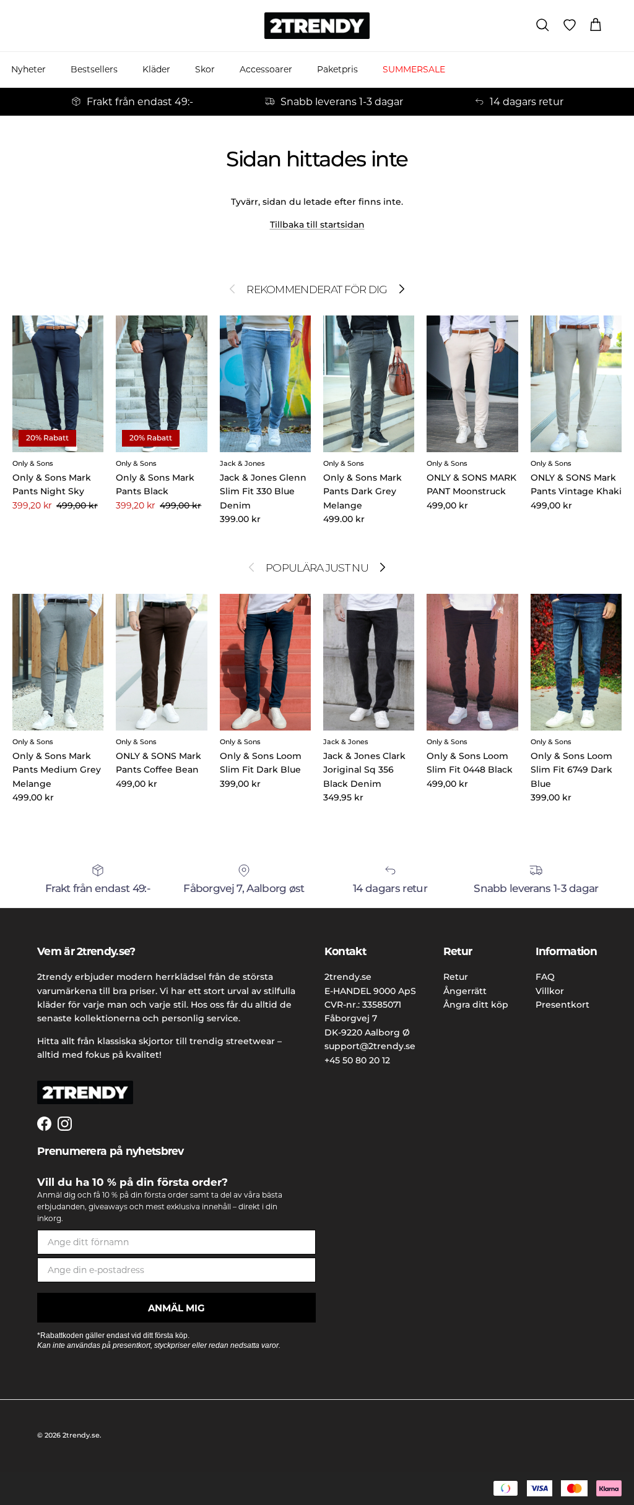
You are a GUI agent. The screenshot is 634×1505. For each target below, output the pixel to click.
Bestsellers (94, 69)
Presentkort (562, 1004)
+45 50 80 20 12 (357, 1060)
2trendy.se (81, 1435)
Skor (205, 69)
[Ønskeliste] (569, 25)
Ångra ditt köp (475, 1004)
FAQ (545, 976)
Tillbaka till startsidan (317, 224)
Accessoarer (266, 69)
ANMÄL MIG (176, 1308)
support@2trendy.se (369, 1046)
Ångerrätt (465, 991)
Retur (455, 976)
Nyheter (28, 69)
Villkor (550, 991)
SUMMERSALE (414, 69)
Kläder (156, 69)
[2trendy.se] (317, 25)
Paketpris (337, 69)
